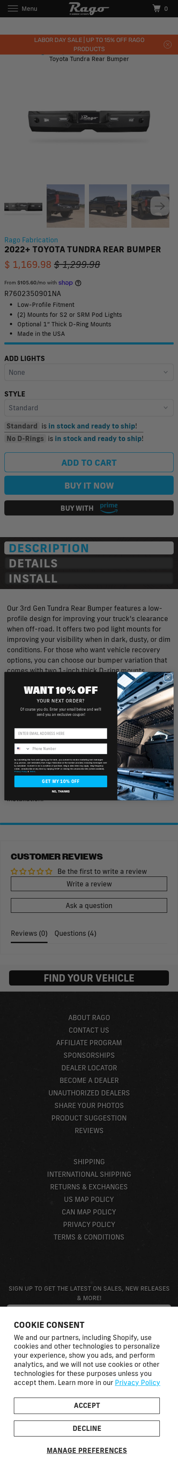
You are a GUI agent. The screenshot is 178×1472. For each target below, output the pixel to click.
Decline (87, 1428)
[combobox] (22, 749)
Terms (32, 771)
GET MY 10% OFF (60, 781)
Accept (87, 1405)
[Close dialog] (168, 677)
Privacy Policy (137, 1382)
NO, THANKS (61, 791)
